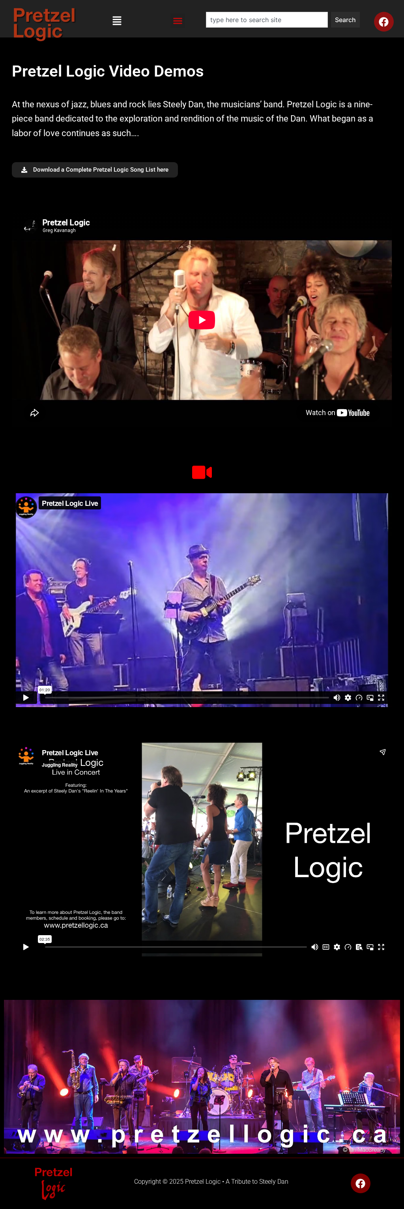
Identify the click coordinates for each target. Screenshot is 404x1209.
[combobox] (267, 20)
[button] (117, 22)
